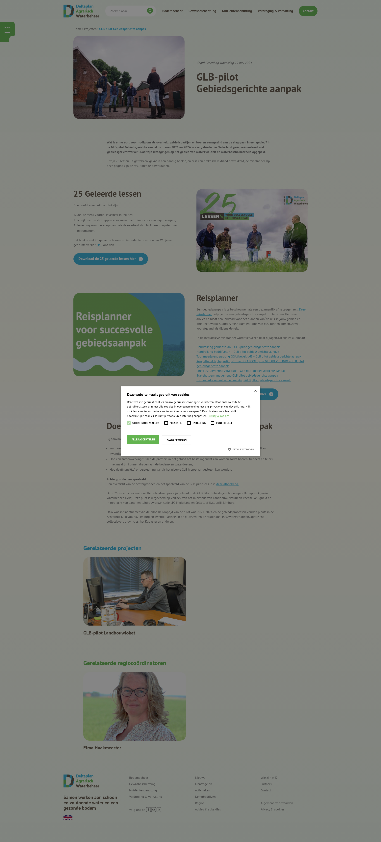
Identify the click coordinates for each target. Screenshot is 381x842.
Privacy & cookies (218, 416)
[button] (190, 449)
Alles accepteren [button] (143, 439)
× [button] (255, 390)
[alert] (190, 421)
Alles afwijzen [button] (177, 439)
